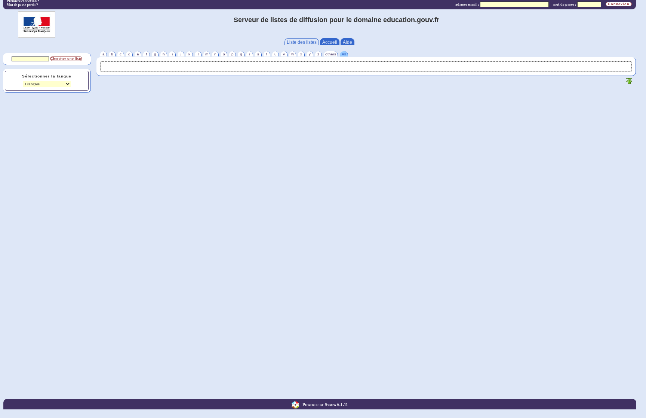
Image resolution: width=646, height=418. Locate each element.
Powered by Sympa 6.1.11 (325, 404)
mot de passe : (564, 4)
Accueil (329, 42)
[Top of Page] (629, 82)
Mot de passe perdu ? (22, 5)
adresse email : (467, 4)
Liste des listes (302, 42)
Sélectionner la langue (46, 76)
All (344, 54)
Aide (347, 42)
